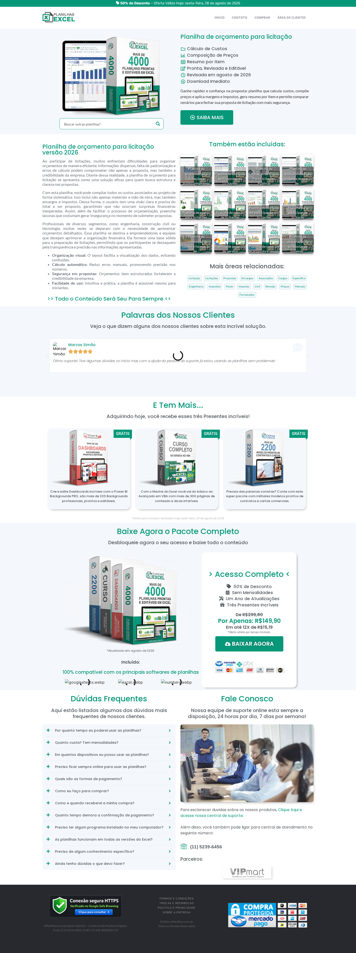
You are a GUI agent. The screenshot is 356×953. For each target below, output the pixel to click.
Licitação (194, 278)
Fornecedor (247, 294)
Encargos (247, 278)
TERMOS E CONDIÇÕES (176, 898)
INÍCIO (219, 17)
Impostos (215, 286)
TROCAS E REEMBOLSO (176, 903)
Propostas (229, 278)
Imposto (244, 286)
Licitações (211, 278)
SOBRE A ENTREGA (177, 912)
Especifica (299, 278)
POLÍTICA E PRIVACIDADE (176, 907)
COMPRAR (262, 17)
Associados (266, 278)
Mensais (300, 286)
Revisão (270, 286)
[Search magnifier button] (158, 123)
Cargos (282, 278)
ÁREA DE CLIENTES (292, 17)
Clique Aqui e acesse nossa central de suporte (241, 812)
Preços (285, 286)
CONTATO (239, 17)
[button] (47, 355)
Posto (229, 286)
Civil (257, 286)
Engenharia (196, 286)
